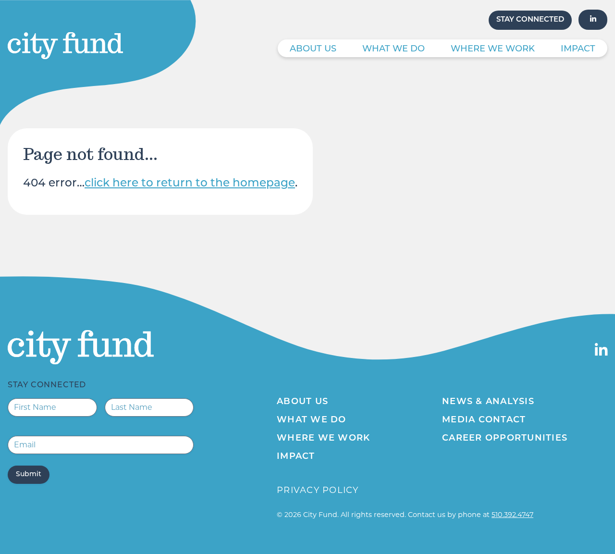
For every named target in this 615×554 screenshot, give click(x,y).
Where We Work (493, 49)
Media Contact (484, 420)
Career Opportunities (504, 438)
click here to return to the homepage (190, 183)
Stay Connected (530, 20)
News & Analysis (488, 402)
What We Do (393, 49)
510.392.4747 (512, 514)
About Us (313, 49)
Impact (578, 49)
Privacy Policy (318, 490)
